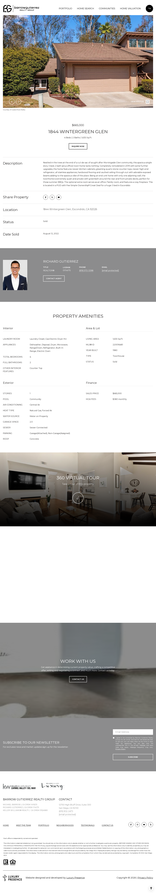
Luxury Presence (75, 877)
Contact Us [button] (78, 679)
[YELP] (150, 824)
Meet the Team (23, 825)
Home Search (85, 8)
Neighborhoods (65, 825)
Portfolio (65, 8)
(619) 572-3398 (86, 270)
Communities (107, 8)
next (18, 101)
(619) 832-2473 (66, 811)
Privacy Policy (120, 749)
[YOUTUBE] (144, 824)
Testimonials (87, 825)
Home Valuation (130, 8)
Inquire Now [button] (78, 146)
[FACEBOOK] (130, 824)
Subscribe (133, 757)
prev (12, 101)
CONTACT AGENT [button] (54, 278)
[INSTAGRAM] (137, 824)
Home (6, 825)
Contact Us (107, 825)
